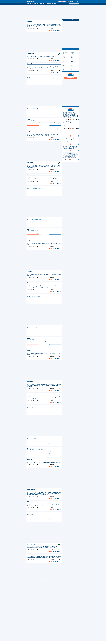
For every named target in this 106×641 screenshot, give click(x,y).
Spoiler (28, 229)
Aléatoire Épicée (39, 3)
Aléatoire (31, 3)
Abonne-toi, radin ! (30, 218)
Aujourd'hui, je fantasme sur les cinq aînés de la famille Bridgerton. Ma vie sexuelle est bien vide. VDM (41, 56)
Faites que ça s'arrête (31, 282)
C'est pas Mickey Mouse (31, 63)
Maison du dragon (30, 21)
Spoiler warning (30, 76)
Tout (28, 3)
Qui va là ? (29, 240)
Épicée (35, 3)
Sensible (28, 174)
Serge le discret (30, 162)
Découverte (29, 271)
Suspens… (29, 350)
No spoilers (29, 393)
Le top (44, 3)
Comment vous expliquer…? (32, 326)
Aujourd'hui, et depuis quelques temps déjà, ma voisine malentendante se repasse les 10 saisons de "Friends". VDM (43, 462)
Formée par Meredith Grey (32, 187)
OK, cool (28, 131)
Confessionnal (48, 3)
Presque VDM (54, 3)
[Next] (45, 579)
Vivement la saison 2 (31, 489)
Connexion (77, 1)
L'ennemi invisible (30, 107)
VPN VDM (29, 448)
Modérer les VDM (70, 1)
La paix (28, 338)
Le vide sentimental (30, 53)
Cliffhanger (29, 501)
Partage (28, 119)
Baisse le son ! (29, 459)
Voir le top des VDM (70, 77)
